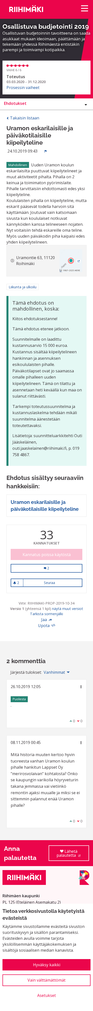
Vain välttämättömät (46, 980)
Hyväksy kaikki (46, 964)
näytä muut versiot (67, 608)
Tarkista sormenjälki (46, 613)
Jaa (44, 620)
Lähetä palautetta (73, 855)
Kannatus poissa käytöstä (47, 554)
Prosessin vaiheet (22, 87)
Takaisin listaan (24, 118)
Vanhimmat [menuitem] (54, 672)
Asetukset (46, 995)
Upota (44, 626)
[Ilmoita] (45, 151)
